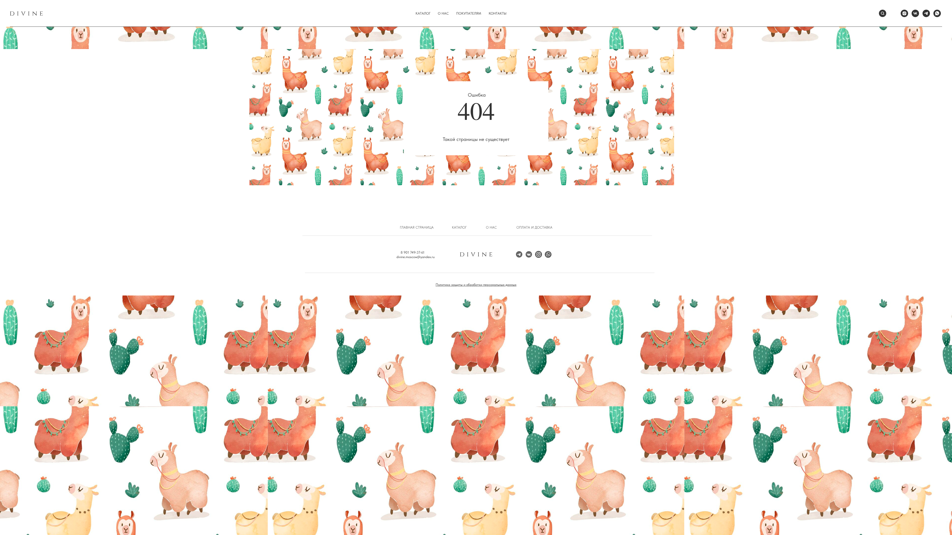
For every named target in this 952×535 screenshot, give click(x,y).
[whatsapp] (937, 13)
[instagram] (904, 13)
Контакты (497, 13)
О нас (443, 13)
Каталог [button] (423, 13)
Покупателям (468, 13)
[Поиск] (882, 13)
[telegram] (926, 13)
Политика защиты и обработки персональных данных (476, 285)
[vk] (915, 13)
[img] (538, 254)
